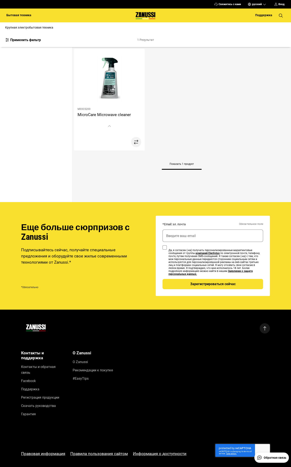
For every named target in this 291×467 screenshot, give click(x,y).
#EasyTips (81, 378)
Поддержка (30, 389)
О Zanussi (80, 362)
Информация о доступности (159, 453)
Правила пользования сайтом (99, 453)
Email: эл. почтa (174, 224)
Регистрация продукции (40, 397)
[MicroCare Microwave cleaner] (109, 79)
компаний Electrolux (208, 253)
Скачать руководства (38, 406)
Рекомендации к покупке (93, 370)
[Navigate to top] (265, 328)
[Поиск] (281, 15)
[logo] (36, 328)
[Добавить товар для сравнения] (136, 142)
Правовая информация (43, 453)
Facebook (28, 381)
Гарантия (28, 414)
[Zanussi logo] (145, 15)
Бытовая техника (18, 15)
